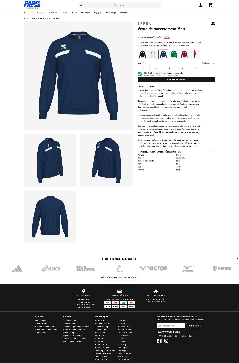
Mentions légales (70, 332)
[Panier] (210, 4)
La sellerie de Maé (102, 353)
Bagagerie (98, 12)
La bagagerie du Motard (105, 350)
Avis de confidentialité (72, 341)
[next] (237, 259)
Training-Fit (123, 347)
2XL (196, 68)
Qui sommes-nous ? (71, 320)
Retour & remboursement (73, 329)
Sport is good (123, 344)
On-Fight (121, 323)
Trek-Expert (123, 350)
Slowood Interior (125, 332)
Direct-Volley (100, 329)
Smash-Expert (124, 335)
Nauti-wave (123, 320)
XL (183, 68)
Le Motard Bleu (101, 356)
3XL (209, 68)
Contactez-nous (83, 299)
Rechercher (119, 5)
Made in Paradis (101, 359)
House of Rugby (101, 347)
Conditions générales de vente (76, 326)
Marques (123, 12)
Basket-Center (100, 320)
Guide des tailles (208, 63)
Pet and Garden (124, 329)
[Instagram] (166, 341)
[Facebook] (159, 341)
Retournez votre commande (155, 301)
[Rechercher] (81, 5)
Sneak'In (121, 338)
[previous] (233, 259)
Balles (74, 12)
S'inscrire (195, 325)
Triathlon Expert (124, 353)
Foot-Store (99, 335)
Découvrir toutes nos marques (119, 277)
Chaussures (54, 12)
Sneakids (122, 341)
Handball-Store (101, 344)
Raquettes (41, 12)
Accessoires (85, 12)
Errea (144, 23)
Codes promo (41, 332)
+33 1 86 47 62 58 (84, 307)
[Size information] (144, 63)
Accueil (27, 18)
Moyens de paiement (71, 335)
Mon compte (40, 320)
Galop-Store (99, 338)
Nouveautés (28, 12)
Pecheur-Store (124, 326)
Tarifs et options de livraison (74, 338)
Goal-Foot (98, 341)
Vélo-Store (122, 356)
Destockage (111, 12)
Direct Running (101, 326)
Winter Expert (123, 359)
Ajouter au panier (176, 79)
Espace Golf (99, 332)
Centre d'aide (41, 323)
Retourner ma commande (46, 329)
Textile (65, 12)
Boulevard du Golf (102, 323)
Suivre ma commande (44, 326)
